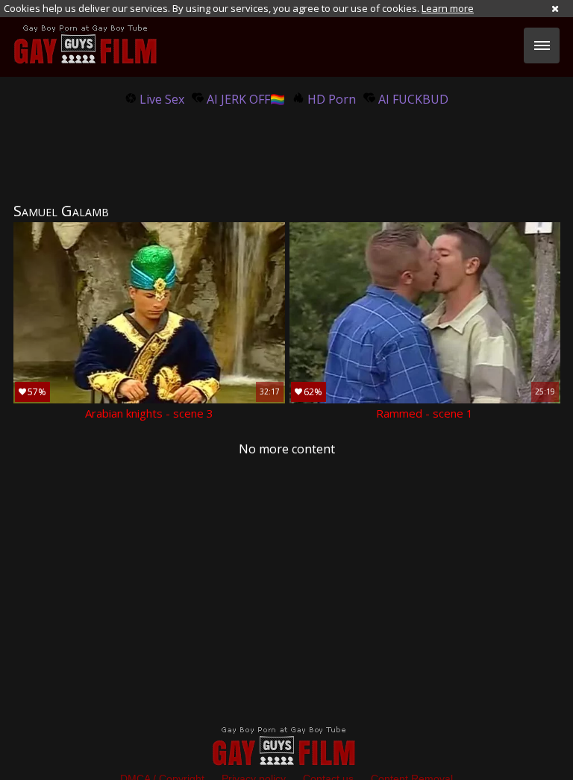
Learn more (448, 8)
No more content (287, 449)
